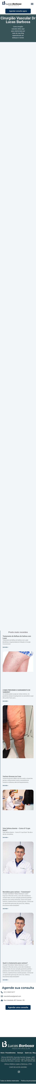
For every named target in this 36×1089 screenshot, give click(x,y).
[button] (32, 4)
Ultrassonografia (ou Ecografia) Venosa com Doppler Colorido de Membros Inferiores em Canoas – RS (16, 539)
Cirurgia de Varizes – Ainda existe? (17, 586)
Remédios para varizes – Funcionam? (12, 221)
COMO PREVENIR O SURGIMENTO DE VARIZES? (17, 71)
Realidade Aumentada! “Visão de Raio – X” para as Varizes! (16, 447)
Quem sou (28, 1053)
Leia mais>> (5, 647)
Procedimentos (10, 1053)
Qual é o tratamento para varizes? (17, 268)
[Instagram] (19, 1072)
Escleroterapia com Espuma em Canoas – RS (16, 355)
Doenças (20, 1053)
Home (3, 1053)
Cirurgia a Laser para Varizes (15, 620)
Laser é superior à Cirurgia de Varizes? (15, 414)
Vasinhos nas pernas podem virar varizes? (17, 482)
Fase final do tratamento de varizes (17, 575)
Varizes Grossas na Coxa (13, 141)
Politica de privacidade (28, 1081)
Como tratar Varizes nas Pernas (16, 495)
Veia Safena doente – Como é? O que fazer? (16, 174)
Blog (34, 1053)
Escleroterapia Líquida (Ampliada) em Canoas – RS (17, 306)
